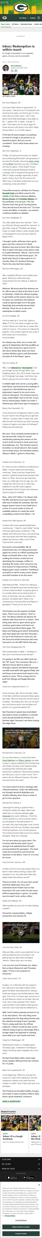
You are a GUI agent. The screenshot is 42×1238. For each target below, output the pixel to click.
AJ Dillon (9, 164)
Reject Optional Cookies (21, 1227)
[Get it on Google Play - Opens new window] (28, 1179)
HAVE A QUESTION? (11, 1101)
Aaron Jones (34, 161)
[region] (21, 1210)
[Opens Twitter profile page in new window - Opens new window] (12, 70)
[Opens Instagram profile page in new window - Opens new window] (15, 70)
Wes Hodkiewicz (16, 66)
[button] (21, 738)
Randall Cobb (8, 193)
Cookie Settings (21, 1220)
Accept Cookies (21, 1233)
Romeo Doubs (8, 199)
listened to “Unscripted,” (22, 368)
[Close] (39, 1184)
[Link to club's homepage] (4, 17)
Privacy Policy (10, 1216)
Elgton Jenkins (25, 760)
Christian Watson (27, 199)
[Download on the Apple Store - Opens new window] (12, 1178)
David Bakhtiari (8, 760)
